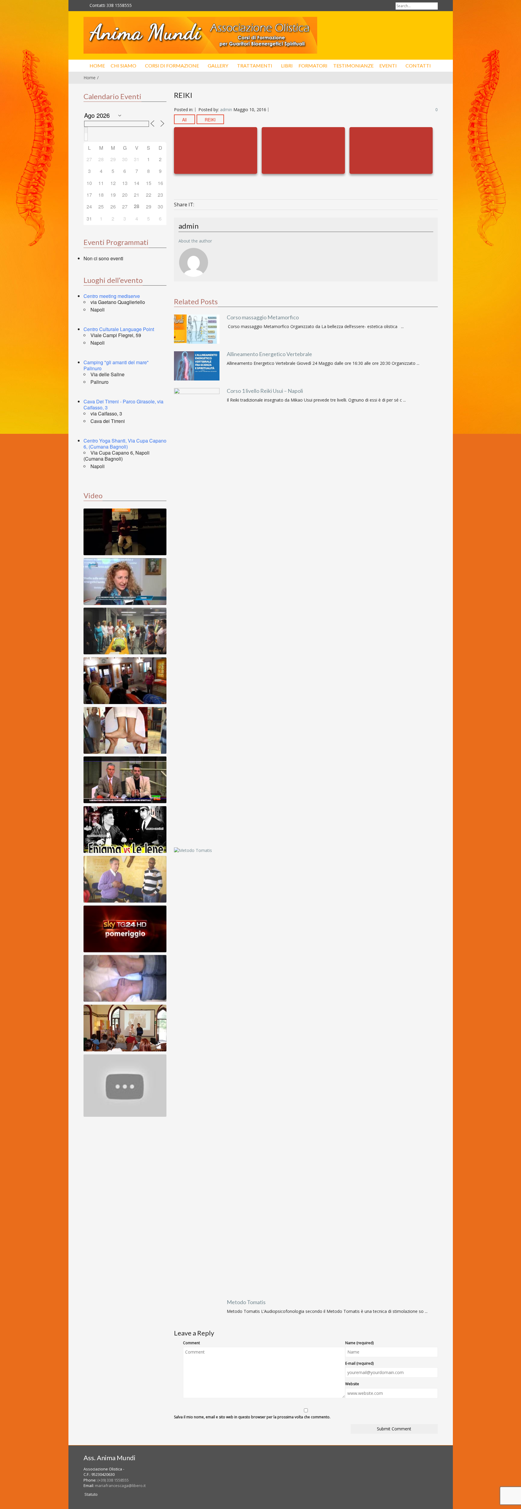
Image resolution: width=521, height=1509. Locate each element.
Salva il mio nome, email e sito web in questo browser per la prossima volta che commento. (252, 1417)
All (184, 120)
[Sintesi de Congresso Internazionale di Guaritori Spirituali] (125, 779)
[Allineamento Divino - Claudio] (125, 532)
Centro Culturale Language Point (119, 329)
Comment (191, 1342)
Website (352, 1383)
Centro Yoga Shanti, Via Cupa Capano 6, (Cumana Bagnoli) (125, 443)
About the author (195, 241)
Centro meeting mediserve (112, 296)
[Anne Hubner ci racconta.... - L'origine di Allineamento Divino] (125, 1085)
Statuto (91, 1494)
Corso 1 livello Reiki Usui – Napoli (265, 390)
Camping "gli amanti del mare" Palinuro (116, 365)
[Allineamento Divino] (200, 35)
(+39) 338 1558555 (113, 1480)
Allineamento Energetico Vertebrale (269, 354)
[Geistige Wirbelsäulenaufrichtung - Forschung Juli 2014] (125, 730)
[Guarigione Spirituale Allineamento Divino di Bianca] (125, 680)
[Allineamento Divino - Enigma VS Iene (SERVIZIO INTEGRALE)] (125, 829)
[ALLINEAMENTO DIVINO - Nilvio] (125, 879)
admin (226, 109)
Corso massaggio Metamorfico (263, 317)
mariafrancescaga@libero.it (120, 1485)
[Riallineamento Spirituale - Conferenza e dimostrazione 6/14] (125, 1028)
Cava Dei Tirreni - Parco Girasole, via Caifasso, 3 (123, 404)
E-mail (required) (359, 1363)
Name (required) (359, 1342)
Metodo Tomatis (246, 1302)
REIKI (210, 120)
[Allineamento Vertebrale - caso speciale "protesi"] (125, 978)
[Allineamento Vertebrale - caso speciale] (125, 978)
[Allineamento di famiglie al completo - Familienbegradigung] (125, 631)
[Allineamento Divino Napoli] (125, 581)
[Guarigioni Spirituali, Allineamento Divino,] (125, 929)
